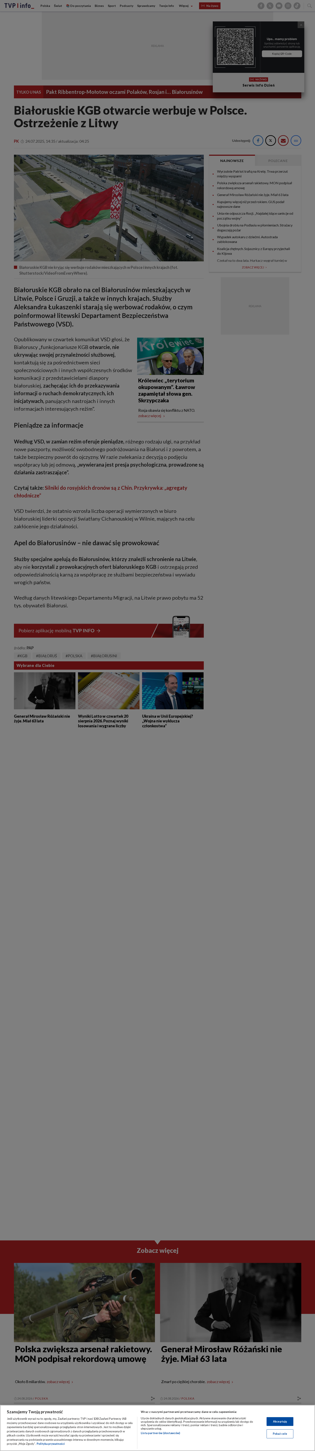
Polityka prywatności (51, 1443)
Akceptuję (280, 1421)
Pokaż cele (280, 1433)
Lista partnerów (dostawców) (160, 1433)
